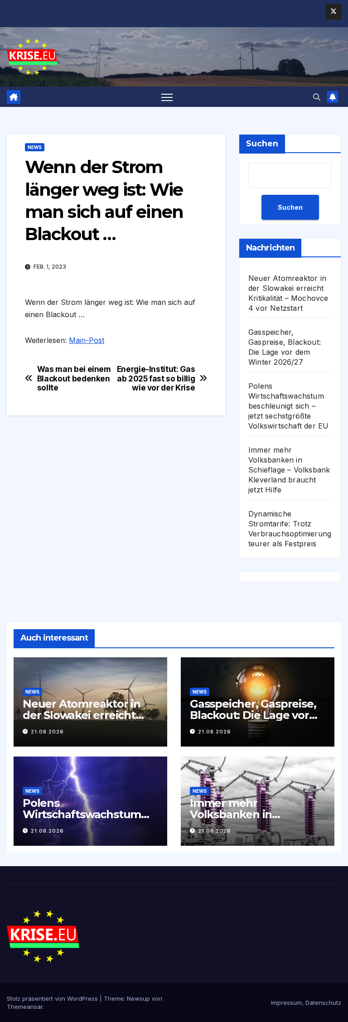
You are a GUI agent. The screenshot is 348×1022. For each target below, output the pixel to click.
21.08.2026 (47, 731)
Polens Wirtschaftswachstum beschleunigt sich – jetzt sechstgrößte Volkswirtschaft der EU (288, 405)
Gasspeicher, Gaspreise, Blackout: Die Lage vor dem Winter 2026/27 (253, 715)
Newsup (138, 998)
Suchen (262, 144)
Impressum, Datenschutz (306, 1002)
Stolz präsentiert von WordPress (53, 998)
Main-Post (86, 340)
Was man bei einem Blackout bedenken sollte (74, 378)
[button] (316, 96)
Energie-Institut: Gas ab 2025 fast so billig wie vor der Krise (156, 378)
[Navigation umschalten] (167, 97)
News (35, 147)
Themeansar (25, 1006)
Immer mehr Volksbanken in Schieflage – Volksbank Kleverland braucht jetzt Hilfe (289, 469)
